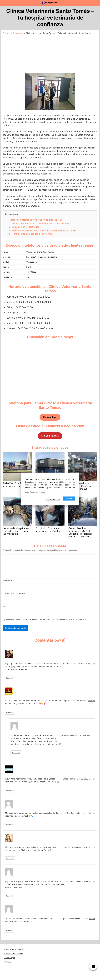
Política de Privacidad (14, 949)
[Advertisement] (50, 53)
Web (5, 606)
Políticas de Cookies (13, 954)
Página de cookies (37, 492)
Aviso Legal (9, 958)
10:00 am (91, 701)
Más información (53, 499)
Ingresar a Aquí (50, 435)
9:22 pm (92, 847)
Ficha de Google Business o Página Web (31, 234)
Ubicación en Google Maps (24, 227)
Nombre (7, 581)
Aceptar (69, 498)
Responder (10, 678)
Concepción (18, 33)
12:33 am (91, 664)
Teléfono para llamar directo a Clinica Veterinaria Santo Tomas (42, 230)
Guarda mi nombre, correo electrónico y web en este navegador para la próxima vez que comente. (46, 620)
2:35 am (92, 881)
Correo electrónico (14, 594)
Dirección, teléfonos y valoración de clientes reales (36, 220)
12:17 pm (92, 813)
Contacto (8, 962)
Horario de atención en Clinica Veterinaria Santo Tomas (39, 223)
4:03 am (92, 919)
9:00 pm (90, 735)
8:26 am (92, 779)
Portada (6, 33)
